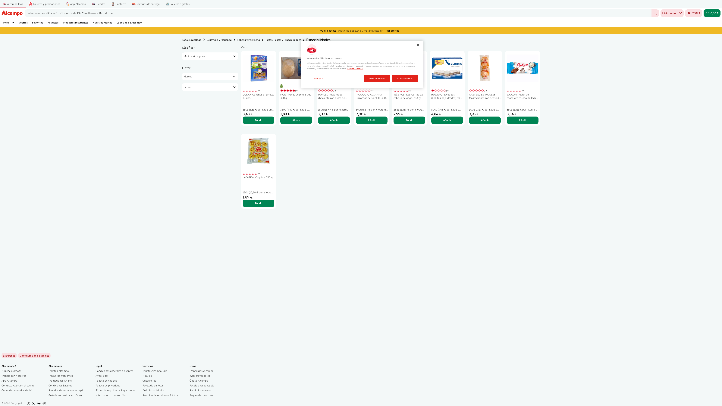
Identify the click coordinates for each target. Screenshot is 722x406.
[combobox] (338, 13)
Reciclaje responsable (202, 385)
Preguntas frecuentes (61, 375)
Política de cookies (106, 380)
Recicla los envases (201, 390)
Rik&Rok (147, 375)
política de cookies (355, 68)
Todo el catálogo (191, 39)
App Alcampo (9, 380)
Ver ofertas (392, 30)
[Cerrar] (418, 45)
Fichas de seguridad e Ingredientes (115, 390)
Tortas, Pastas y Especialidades (283, 39)
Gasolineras (149, 380)
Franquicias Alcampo (202, 370)
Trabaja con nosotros (14, 375)
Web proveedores (200, 375)
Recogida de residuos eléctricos (160, 395)
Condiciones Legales (60, 385)
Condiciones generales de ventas (114, 370)
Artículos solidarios (154, 390)
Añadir (258, 120)
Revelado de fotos (153, 385)
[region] (362, 64)
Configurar (319, 78)
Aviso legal (102, 375)
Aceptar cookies (404, 78)
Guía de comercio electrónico (65, 395)
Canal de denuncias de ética (18, 390)
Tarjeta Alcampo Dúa (155, 370)
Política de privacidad (108, 385)
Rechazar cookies (377, 78)
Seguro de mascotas (201, 395)
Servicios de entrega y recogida (66, 390)
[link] (34, 355)
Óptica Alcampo (199, 380)
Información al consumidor (111, 395)
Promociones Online (60, 380)
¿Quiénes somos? (11, 370)
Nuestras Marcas (102, 22)
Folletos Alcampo (59, 370)
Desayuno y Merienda (219, 39)
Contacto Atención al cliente (18, 385)
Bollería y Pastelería (248, 39)
